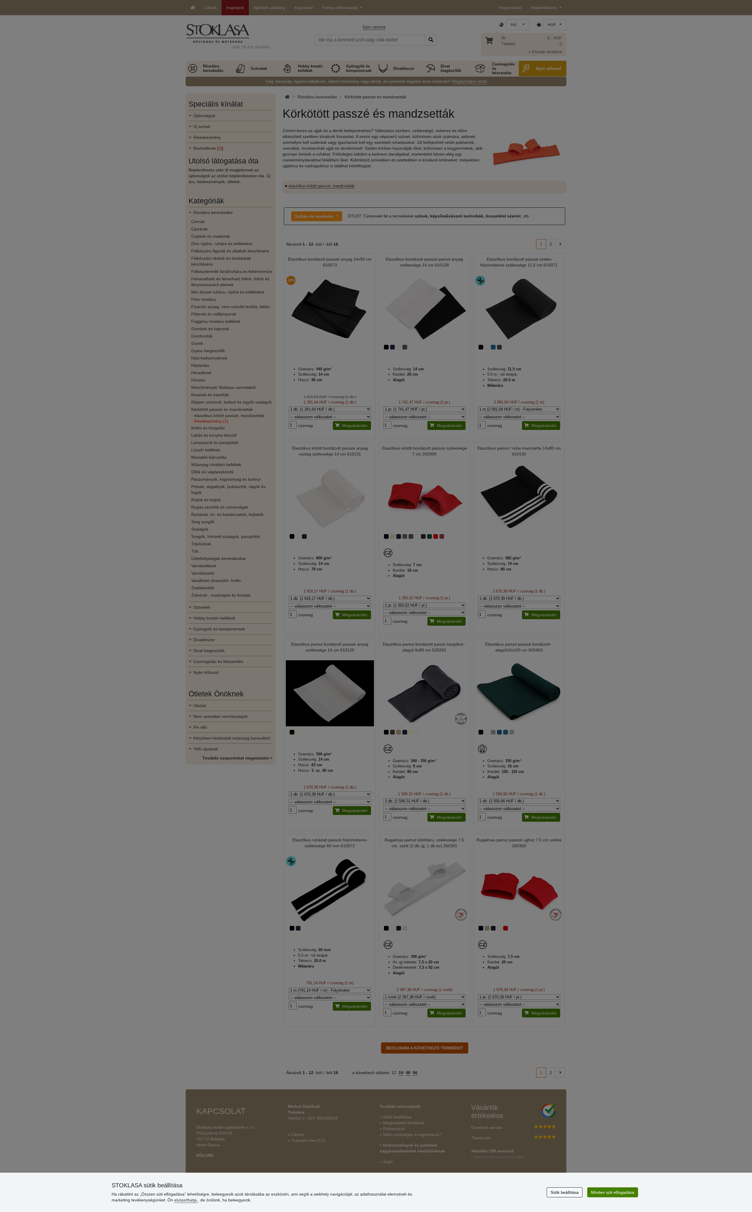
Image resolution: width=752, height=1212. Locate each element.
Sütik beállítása (564, 1192)
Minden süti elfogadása (612, 1192)
